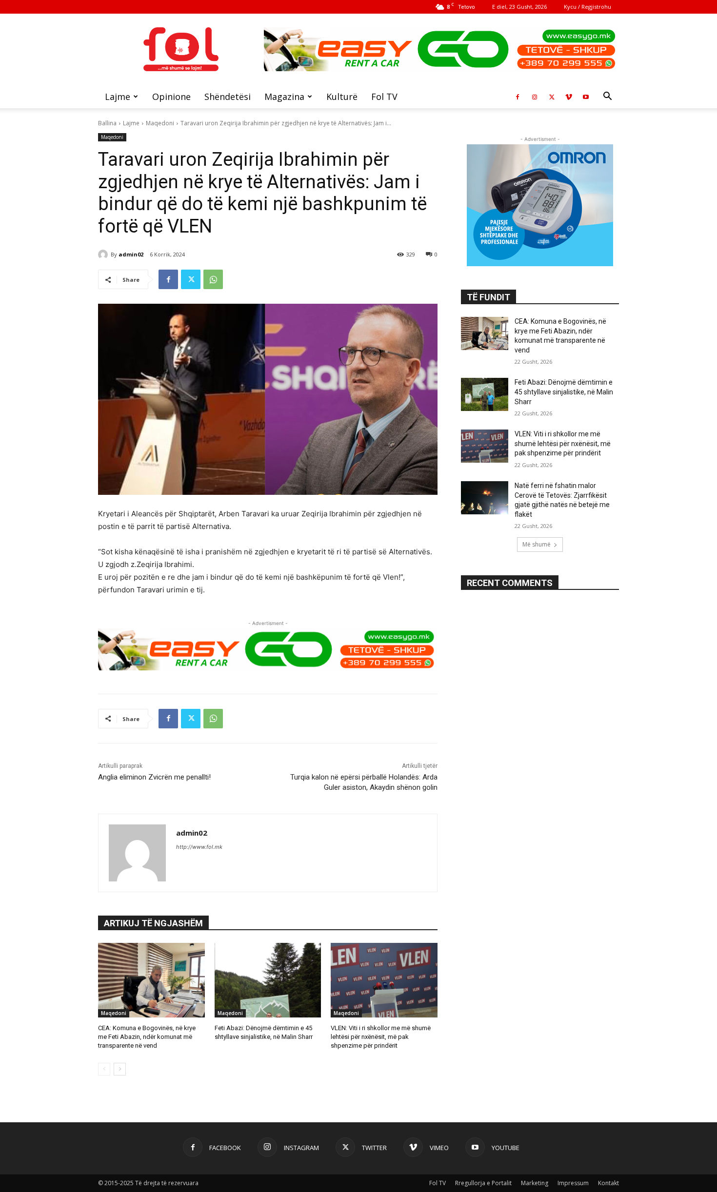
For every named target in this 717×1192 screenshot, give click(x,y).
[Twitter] (551, 96)
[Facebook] (517, 96)
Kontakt (608, 1183)
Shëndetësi (227, 96)
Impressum (573, 1183)
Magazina (284, 96)
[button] (607, 97)
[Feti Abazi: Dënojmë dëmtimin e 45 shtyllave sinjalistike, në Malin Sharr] (268, 980)
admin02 (131, 254)
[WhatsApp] (213, 279)
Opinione (171, 96)
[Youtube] (585, 96)
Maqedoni (160, 123)
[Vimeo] (568, 96)
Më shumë (536, 544)
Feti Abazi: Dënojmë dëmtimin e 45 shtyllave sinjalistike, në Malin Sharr (564, 391)
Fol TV (384, 96)
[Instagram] (534, 96)
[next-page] (120, 1069)
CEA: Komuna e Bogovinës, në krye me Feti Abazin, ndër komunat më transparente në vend (147, 1036)
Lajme (117, 96)
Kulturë (342, 96)
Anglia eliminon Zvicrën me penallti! (154, 777)
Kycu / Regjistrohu (587, 6)
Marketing (534, 1183)
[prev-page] (104, 1069)
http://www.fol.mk (199, 846)
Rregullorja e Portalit (483, 1183)
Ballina (107, 123)
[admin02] (104, 254)
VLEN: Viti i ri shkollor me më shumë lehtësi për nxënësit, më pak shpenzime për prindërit (381, 1036)
